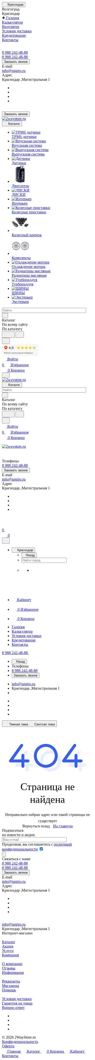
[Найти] (20, 334)
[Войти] (4, 524)
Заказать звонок (16, 62)
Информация (13, 972)
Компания (10, 955)
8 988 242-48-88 (15, 52)
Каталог (8, 942)
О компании (12, 964)
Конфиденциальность (20, 1042)
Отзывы (8, 968)
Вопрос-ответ (13, 1007)
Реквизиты (11, 981)
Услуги (8, 951)
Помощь (9, 990)
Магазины (10, 986)
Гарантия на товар (17, 1003)
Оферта (8, 1046)
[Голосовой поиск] (8, 334)
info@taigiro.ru (14, 71)
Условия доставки (17, 999)
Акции (7, 946)
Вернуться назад (36, 826)
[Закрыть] (6, 541)
